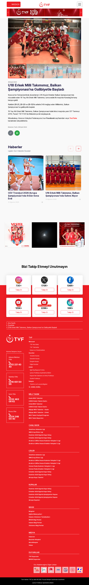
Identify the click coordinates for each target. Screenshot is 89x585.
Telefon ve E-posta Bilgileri (38, 384)
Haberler (32, 537)
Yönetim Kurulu (34, 356)
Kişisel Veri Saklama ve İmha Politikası (42, 375)
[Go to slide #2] (35, 71)
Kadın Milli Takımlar (36, 398)
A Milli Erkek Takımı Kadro (38, 407)
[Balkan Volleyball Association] (65, 570)
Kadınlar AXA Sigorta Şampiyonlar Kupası (43, 494)
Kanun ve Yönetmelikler (37, 350)
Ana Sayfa (11, 323)
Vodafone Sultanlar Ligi (37, 429)
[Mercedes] (17, 234)
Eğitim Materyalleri (35, 514)
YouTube (73, 118)
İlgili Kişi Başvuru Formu (37, 370)
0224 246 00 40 (14, 418)
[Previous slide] (11, 41)
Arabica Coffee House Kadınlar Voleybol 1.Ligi (44, 441)
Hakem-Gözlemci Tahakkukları (39, 517)
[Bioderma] (44, 234)
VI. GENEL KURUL (34, 387)
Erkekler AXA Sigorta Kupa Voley (40, 438)
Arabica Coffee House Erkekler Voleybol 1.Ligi (44, 443)
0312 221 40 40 (15, 365)
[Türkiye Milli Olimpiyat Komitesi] (51, 570)
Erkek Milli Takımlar (36, 404)
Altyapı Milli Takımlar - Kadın (39, 409)
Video (31, 545)
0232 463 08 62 (14, 400)
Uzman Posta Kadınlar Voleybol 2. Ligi (42, 466)
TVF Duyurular (34, 556)
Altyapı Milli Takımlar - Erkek (39, 412)
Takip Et (19, 290)
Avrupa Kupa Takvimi (36, 477)
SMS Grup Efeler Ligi (36, 432)
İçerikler (11, 325)
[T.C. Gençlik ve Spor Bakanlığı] (72, 570)
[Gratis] (72, 234)
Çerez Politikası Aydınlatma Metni (40, 373)
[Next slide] (77, 41)
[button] (80, 12)
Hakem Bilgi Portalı (35, 522)
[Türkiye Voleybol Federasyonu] (44, 4)
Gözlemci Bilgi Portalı (36, 525)
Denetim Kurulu (35, 358)
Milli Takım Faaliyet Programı (39, 415)
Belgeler (32, 511)
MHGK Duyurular (34, 559)
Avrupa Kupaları (34, 500)
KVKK (31, 367)
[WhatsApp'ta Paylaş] (17, 133)
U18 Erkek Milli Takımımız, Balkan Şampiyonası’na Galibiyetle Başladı (33, 327)
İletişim (31, 381)
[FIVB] (58, 570)
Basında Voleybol (35, 539)
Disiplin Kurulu (34, 361)
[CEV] (80, 570)
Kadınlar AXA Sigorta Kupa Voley (40, 435)
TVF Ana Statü (34, 344)
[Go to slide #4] (72, 71)
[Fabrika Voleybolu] (37, 570)
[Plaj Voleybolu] (44, 570)
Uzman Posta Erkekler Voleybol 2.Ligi (41, 469)
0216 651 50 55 (15, 383)
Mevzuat (32, 341)
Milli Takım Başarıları (36, 418)
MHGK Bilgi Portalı (35, 520)
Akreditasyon (33, 542)
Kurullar (32, 353)
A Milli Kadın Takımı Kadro (38, 401)
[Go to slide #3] (53, 71)
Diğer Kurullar (34, 364)
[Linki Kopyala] (10, 133)
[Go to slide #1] (17, 71)
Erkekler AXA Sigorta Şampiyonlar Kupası (43, 497)
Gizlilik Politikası (35, 378)
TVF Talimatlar (34, 347)
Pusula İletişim (46, 579)
